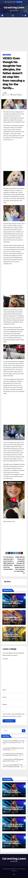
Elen (5, 93)
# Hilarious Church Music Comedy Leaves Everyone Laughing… (13, 620)
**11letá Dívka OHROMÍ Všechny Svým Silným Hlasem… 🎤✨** (13, 809)
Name (5, 690)
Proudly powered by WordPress (10, 868)
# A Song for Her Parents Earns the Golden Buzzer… (12, 636)
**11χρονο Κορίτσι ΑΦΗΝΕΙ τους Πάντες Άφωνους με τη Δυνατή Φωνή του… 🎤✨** (13, 742)
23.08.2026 (8, 794)
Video (13, 599)
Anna (14, 605)
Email (4, 697)
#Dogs (14, 94)
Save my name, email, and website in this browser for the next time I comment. (13, 715)
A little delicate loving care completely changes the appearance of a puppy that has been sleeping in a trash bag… (19, 564)
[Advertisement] (14, 36)
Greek (5, 788)
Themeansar (14, 870)
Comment (6, 658)
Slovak (5, 839)
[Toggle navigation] (13, 15)
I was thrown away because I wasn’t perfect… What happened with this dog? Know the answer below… (8, 563)
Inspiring (8, 54)
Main (14, 874)
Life (10, 599)
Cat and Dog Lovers (14, 7)
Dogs (4, 54)
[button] (22, 15)
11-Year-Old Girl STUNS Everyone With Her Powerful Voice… (13, 603)
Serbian (6, 822)
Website (5, 704)
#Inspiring (19, 94)
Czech (5, 805)
